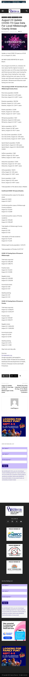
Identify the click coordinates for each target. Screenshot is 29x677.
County (9, 17)
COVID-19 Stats (15, 17)
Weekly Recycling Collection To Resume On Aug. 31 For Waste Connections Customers (21, 389)
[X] (16, 521)
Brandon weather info (14, 497)
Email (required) (6, 459)
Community (8, 14)
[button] (2, 11)
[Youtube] (21, 521)
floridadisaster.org (7, 355)
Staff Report (6, 31)
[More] (20, 375)
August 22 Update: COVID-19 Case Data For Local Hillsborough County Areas (7, 389)
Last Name (5, 454)
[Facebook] (8, 521)
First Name (5, 448)
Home (3, 14)
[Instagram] (12, 521)
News (20, 17)
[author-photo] (14, 406)
